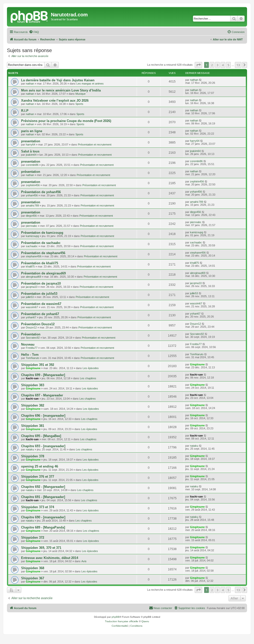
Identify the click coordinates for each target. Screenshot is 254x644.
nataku (30, 449)
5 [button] (228, 65)
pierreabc (31, 225)
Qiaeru (145, 621)
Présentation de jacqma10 (41, 283)
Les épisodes (91, 368)
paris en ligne (31, 131)
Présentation (30, 334)
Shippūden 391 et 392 (37, 365)
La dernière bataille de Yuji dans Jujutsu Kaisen (58, 80)
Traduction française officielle (121, 621)
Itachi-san (32, 378)
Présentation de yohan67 (40, 314)
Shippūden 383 (32, 385)
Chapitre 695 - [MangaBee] (41, 436)
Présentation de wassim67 (41, 304)
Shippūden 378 (32, 456)
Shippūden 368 (32, 568)
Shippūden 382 (32, 405)
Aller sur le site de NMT (228, 39)
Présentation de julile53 (39, 293)
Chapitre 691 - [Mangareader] (43, 497)
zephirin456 (33, 185)
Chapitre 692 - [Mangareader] (43, 487)
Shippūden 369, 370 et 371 (41, 548)
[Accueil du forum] (29, 16)
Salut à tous (30, 151)
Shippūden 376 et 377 (37, 476)
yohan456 (32, 195)
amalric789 (32, 205)
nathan (30, 83)
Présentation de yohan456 (41, 192)
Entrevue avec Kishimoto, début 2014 (49, 558)
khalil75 (30, 266)
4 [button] (223, 65)
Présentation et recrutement (94, 144)
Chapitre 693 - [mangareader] (43, 446)
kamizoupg (32, 235)
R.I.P (25, 111)
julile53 (30, 296)
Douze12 (31, 327)
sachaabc (32, 246)
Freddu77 (31, 347)
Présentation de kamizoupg (42, 232)
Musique (80, 93)
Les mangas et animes (90, 83)
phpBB (116, 616)
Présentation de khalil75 (39, 263)
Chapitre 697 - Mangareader (42, 395)
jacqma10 (31, 286)
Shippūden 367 (32, 578)
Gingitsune (33, 368)
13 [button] (238, 65)
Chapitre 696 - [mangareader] (43, 415)
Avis (84, 561)
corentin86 (32, 164)
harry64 (30, 144)
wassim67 (32, 307)
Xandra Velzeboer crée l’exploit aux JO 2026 (55, 100)
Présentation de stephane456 (43, 253)
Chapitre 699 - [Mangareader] (43, 375)
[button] (198, 65)
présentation (30, 172)
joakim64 (31, 154)
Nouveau (27, 344)
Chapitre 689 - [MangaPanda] (43, 527)
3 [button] (217, 65)
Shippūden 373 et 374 (37, 507)
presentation (30, 141)
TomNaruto (32, 357)
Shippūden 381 (32, 426)
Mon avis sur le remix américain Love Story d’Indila (61, 90)
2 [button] (212, 65)
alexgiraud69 (33, 276)
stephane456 (33, 256)
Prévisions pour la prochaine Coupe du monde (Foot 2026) (66, 121)
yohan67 (31, 317)
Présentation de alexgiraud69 (43, 273)
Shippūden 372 (32, 537)
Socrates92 (33, 337)
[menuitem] (34, 32)
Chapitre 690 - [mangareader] (43, 517)
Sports (79, 103)
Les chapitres (88, 378)
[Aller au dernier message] (200, 79)
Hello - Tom (30, 354)
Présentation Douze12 (38, 324)
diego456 (31, 215)
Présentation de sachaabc (41, 243)
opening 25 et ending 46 (39, 466)
